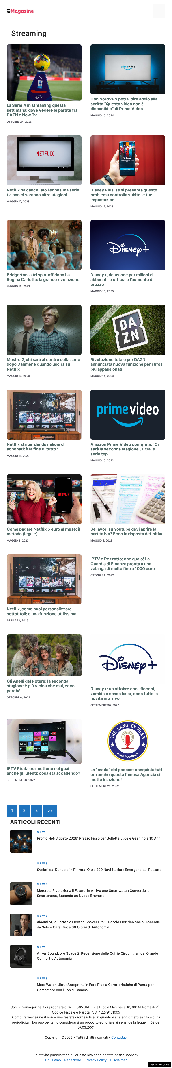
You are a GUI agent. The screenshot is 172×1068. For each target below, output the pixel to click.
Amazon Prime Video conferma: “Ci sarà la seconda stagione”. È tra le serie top (124, 449)
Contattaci (119, 1037)
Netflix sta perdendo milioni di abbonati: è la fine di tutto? (36, 447)
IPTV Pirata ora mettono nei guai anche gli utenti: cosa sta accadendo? (43, 771)
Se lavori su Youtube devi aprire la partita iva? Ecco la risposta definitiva (126, 531)
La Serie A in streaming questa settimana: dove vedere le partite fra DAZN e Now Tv (42, 110)
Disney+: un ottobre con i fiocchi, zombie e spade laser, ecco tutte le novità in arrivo (124, 693)
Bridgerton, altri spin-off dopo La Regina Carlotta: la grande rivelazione (43, 277)
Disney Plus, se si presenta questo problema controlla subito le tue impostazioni (123, 195)
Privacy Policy (95, 1060)
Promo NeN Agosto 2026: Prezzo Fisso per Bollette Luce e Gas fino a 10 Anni (99, 838)
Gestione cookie (160, 1064)
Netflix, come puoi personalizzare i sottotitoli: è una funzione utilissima (41, 611)
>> (50, 810)
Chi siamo (53, 1060)
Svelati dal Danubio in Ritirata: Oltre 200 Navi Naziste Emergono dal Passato (99, 870)
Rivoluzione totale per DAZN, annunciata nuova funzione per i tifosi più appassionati (127, 364)
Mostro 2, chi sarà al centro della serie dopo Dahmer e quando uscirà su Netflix (43, 364)
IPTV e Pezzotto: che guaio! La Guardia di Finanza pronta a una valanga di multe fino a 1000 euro (122, 564)
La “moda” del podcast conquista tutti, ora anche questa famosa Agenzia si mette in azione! (127, 774)
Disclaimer (118, 1060)
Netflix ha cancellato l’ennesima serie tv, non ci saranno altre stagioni (43, 192)
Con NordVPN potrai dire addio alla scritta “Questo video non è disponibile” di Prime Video (123, 104)
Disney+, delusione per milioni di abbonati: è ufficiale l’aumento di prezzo (122, 279)
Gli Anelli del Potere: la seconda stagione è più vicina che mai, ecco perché (41, 686)
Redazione (72, 1060)
